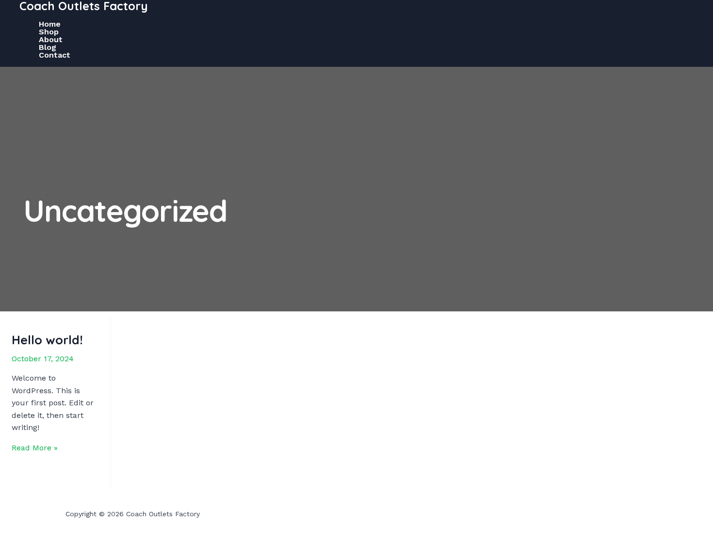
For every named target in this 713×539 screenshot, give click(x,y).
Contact (54, 55)
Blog (47, 47)
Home (50, 24)
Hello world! (47, 339)
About (51, 40)
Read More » (35, 447)
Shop (49, 32)
